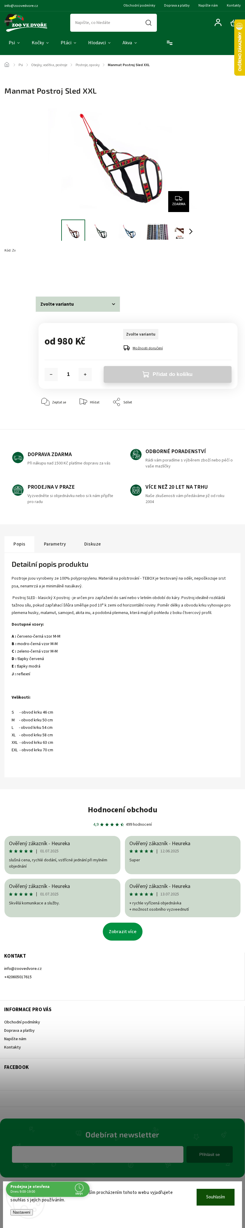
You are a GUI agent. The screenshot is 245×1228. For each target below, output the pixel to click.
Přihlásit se (209, 1154)
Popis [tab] (19, 544)
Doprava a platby (176, 5)
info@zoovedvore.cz (23, 969)
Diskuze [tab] (92, 544)
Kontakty (234, 5)
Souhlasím (215, 1197)
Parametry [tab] (55, 544)
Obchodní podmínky (139, 5)
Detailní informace (53, 272)
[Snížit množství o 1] (51, 374)
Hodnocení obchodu (122, 809)
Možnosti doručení (148, 348)
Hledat (148, 22)
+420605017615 (18, 977)
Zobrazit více (123, 931)
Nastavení (21, 1212)
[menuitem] (14, 43)
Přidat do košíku (172, 374)
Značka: (49, 250)
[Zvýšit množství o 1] (85, 374)
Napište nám (208, 5)
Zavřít (219, 420)
